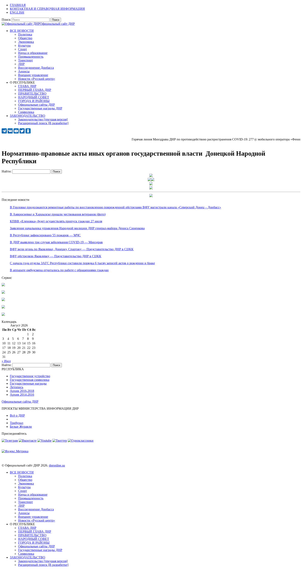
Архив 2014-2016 (22, 394)
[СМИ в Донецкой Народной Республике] (3, 292)
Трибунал (16, 423)
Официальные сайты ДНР (20, 401)
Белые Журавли (21, 426)
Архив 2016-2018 (22, 391)
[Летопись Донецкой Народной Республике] (3, 307)
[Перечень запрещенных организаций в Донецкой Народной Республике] (3, 300)
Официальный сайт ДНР (57, 23)
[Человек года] (152, 180)
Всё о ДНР (17, 415)
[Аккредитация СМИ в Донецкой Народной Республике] (3, 285)
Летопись (16, 387)
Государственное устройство (30, 376)
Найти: (7, 171)
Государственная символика (29, 380)
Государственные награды (28, 383)
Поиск (6, 19)
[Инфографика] (3, 314)
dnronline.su (57, 465)
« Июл (6, 361)
